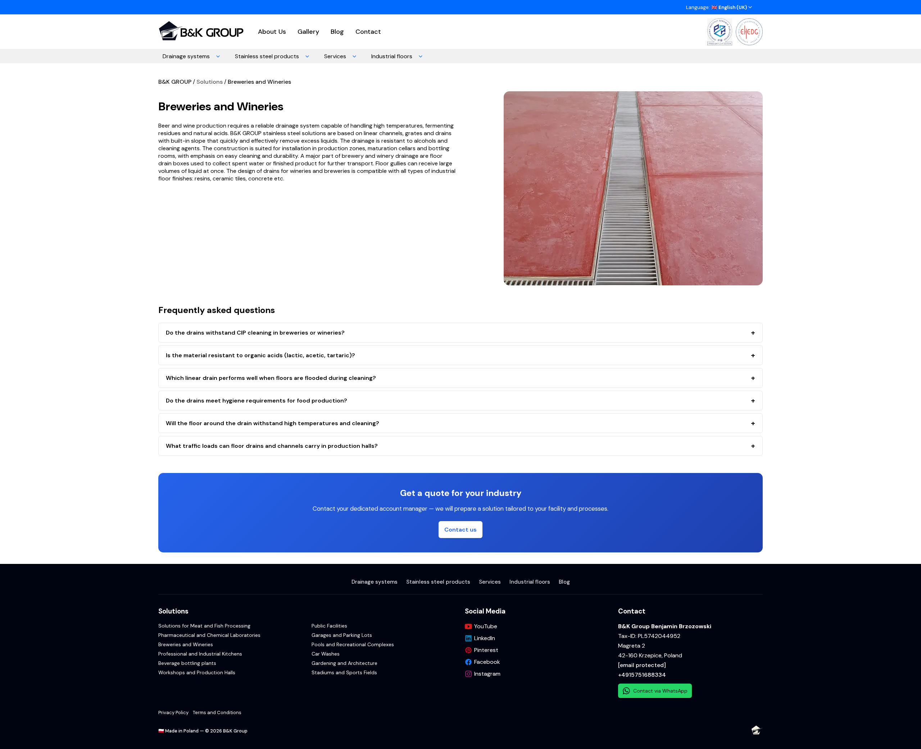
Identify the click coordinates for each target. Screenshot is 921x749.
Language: (716, 7)
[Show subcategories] (218, 56)
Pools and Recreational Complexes (353, 644)
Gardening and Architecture (344, 663)
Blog (337, 31)
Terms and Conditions (217, 712)
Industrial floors (391, 56)
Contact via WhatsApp (660, 691)
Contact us (460, 529)
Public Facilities (329, 625)
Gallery (308, 31)
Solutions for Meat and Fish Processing (204, 625)
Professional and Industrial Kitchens (200, 654)
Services (335, 56)
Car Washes (326, 654)
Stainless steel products (267, 56)
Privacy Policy (173, 712)
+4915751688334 (642, 675)
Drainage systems (186, 56)
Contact (368, 31)
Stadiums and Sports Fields (344, 672)
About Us (272, 31)
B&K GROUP (174, 82)
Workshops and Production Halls (196, 672)
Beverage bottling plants (187, 663)
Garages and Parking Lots (342, 635)
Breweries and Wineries (259, 82)
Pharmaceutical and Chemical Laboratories (209, 635)
